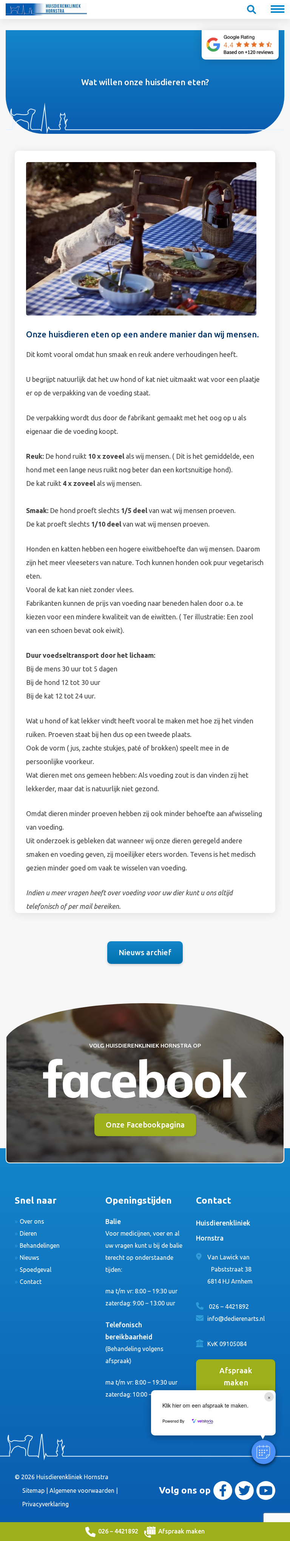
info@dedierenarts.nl (236, 1318)
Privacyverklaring (45, 1504)
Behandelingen (40, 1245)
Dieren (28, 1233)
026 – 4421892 (118, 1531)
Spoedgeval (35, 1269)
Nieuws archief (145, 952)
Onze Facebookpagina (145, 1124)
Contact (31, 1281)
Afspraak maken (181, 1531)
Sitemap (33, 1490)
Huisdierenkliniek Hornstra (72, 1477)
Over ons (32, 1221)
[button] (263, 1452)
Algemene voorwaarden (81, 1490)
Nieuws (29, 1257)
